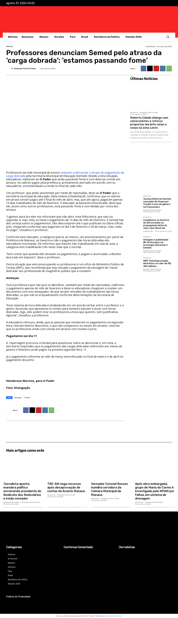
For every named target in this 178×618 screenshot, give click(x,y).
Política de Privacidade (18, 596)
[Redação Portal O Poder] (8, 68)
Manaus (9, 46)
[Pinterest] (156, 68)
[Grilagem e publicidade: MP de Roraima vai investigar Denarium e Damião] (135, 241)
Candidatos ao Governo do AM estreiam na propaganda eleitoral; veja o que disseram (156, 224)
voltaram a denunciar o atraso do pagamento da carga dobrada (65, 174)
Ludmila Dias (148, 231)
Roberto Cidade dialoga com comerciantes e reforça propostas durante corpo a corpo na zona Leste (149, 122)
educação (18, 397)
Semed (27, 397)
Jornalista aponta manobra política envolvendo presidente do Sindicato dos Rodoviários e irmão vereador (22, 491)
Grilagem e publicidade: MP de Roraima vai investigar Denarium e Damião (156, 243)
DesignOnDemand (114, 616)
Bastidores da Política (11, 502)
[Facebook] (152, 3)
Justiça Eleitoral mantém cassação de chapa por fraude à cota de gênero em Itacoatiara (157, 203)
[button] (168, 37)
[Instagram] (157, 3)
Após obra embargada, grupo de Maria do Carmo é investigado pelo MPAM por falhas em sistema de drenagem (154, 491)
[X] (163, 3)
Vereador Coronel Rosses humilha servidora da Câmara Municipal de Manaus (109, 489)
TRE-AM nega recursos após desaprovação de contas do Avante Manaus (66, 487)
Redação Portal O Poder (25, 68)
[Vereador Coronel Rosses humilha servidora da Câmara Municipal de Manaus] (111, 467)
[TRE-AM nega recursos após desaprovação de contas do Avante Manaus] (67, 467)
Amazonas (134, 112)
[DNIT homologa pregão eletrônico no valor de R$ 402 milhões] (135, 262)
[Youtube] (169, 3)
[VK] (162, 68)
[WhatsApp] (169, 68)
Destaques (147, 237)
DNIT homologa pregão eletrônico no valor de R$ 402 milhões (157, 263)
